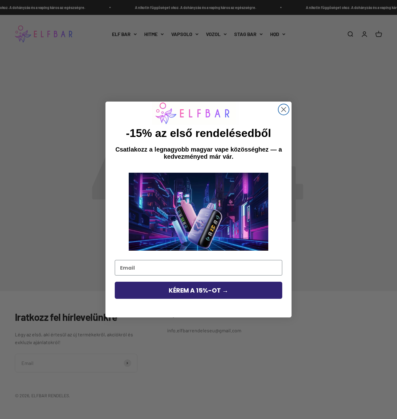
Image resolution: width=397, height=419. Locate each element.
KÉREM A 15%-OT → (198, 290)
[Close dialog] (283, 109)
